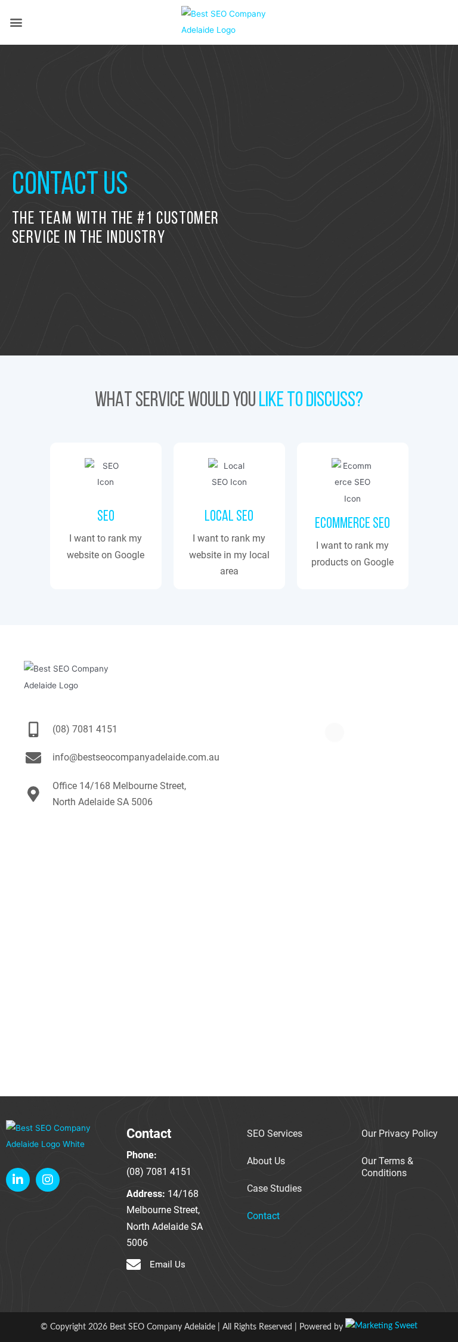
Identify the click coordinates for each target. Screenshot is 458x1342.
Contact (263, 1216)
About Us (266, 1161)
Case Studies (274, 1188)
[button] (16, 22)
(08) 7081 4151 (158, 1172)
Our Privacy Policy (399, 1133)
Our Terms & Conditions (387, 1167)
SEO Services (274, 1133)
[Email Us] (133, 1264)
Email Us (167, 1264)
